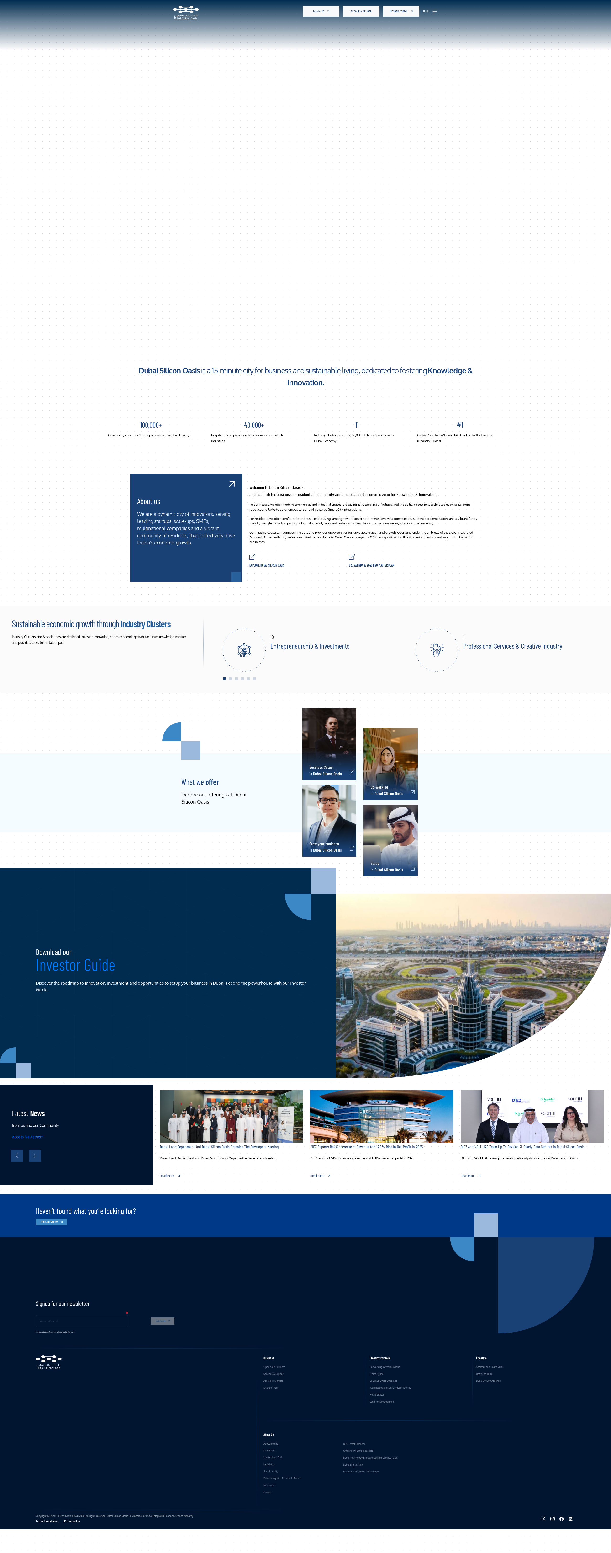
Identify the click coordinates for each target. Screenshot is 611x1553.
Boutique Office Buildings (383, 1380)
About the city (270, 1443)
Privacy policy (72, 1521)
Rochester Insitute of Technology (361, 1471)
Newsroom (269, 1485)
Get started (161, 1321)
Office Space (376, 1373)
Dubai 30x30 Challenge (488, 1380)
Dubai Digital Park (353, 1464)
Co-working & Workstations (385, 1366)
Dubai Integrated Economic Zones (281, 1478)
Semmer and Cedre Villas (490, 1366)
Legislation (269, 1464)
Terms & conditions (47, 1521)
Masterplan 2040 (272, 1457)
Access (27, 1136)
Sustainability (270, 1471)
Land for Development (382, 1401)
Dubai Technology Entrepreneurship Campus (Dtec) (370, 1457)
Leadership (269, 1450)
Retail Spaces (377, 1394)
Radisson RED (484, 1373)
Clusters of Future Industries (358, 1450)
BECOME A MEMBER (361, 11)
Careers (267, 1492)
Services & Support (273, 1373)
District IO (318, 11)
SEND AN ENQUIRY (49, 1222)
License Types (271, 1387)
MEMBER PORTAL (399, 11)
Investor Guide (75, 964)
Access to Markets (273, 1380)
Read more (167, 1175)
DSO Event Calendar (354, 1443)
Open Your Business (274, 1366)
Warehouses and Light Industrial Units (390, 1387)
